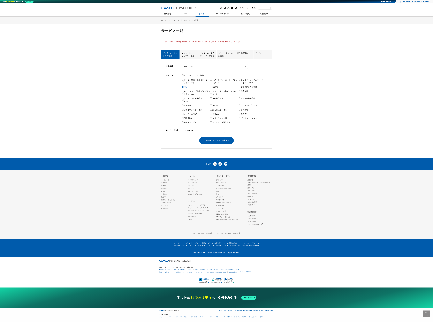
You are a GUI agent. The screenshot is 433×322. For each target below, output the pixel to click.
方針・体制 (219, 180)
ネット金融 (237, 316)
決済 (186, 87)
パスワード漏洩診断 (200, 269)
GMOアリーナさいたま (223, 217)
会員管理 (244, 110)
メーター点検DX (190, 114)
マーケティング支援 (213, 316)
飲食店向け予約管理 (249, 87)
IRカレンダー (252, 199)
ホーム (163, 20)
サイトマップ (244, 8)
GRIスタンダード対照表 (223, 203)
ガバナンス (219, 197)
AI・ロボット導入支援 (221, 122)
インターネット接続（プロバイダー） (225, 92)
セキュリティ (202, 316)
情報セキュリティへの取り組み (211, 243)
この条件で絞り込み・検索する (216, 140)
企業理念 (164, 183)
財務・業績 (251, 188)
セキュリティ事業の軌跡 (245, 272)
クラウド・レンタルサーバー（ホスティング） (252, 81)
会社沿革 (164, 194)
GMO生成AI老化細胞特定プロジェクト (228, 220)
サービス (202, 14)
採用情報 (263, 14)
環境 (217, 191)
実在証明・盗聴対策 (164, 272)
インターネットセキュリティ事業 (189, 54)
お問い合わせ (201, 245)
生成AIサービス (190, 122)
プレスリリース (170, 9)
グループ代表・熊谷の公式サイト (201, 233)
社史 (162, 197)
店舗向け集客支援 (248, 98)
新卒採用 (250, 216)
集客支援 (244, 91)
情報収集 (229, 316)
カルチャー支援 (221, 211)
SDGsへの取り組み (222, 214)
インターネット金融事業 (173, 9)
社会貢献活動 (220, 205)
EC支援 (215, 87)
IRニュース (191, 185)
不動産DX (188, 118)
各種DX (215, 114)
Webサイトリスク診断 (213, 269)
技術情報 (164, 208)
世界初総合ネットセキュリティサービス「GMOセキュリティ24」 (175, 269)
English (254, 8)
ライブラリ (164, 205)
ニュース (185, 14)
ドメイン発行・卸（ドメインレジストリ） (225, 81)
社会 (217, 194)
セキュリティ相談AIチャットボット (230, 269)
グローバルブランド (249, 105)
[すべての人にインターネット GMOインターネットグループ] (417, 1)
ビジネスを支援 (193, 316)
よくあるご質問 (252, 202)
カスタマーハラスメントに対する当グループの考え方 (243, 245)
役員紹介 (164, 191)
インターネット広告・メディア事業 (207, 54)
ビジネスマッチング (249, 118)
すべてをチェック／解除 (194, 75)
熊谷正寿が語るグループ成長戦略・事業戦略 (259, 184)
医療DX (244, 114)
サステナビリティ (223, 14)
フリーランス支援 (219, 118)
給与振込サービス (219, 110)
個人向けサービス (253, 316)
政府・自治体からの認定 (223, 188)
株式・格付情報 (170, 9)
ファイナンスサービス (193, 110)
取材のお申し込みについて (196, 194)
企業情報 (167, 14)
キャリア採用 (252, 218)
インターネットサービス (165, 316)
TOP (426, 315)
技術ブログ (206, 9)
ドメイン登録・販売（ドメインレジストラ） (196, 81)
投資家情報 (245, 14)
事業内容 (167, 9)
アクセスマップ (166, 203)
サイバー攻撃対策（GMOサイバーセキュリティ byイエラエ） (187, 272)
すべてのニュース (193, 180)
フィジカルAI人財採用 (173, 9)
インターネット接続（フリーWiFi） (195, 99)
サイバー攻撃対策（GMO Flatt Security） (215, 272)
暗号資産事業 (207, 9)
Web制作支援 (217, 98)
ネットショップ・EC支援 (180, 316)
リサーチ (222, 316)
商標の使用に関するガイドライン (184, 245)
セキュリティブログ (194, 191)
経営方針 (250, 180)
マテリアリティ (221, 183)
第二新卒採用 (252, 221)
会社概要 (164, 185)
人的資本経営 (220, 185)
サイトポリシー (178, 243)
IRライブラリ (252, 190)
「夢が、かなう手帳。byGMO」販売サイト (227, 233)
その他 (258, 53)
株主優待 (250, 196)
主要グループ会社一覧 (211, 9)
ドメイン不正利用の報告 (215, 245)
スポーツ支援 (220, 208)
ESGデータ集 (220, 200)
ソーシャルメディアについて (250, 243)
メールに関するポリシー (231, 243)
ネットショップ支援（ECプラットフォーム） (197, 92)
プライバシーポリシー (193, 243)
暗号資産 (244, 316)
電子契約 (187, 105)
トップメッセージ (166, 180)
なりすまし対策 (233, 272)
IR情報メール (252, 205)
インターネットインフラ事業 (188, 20)
